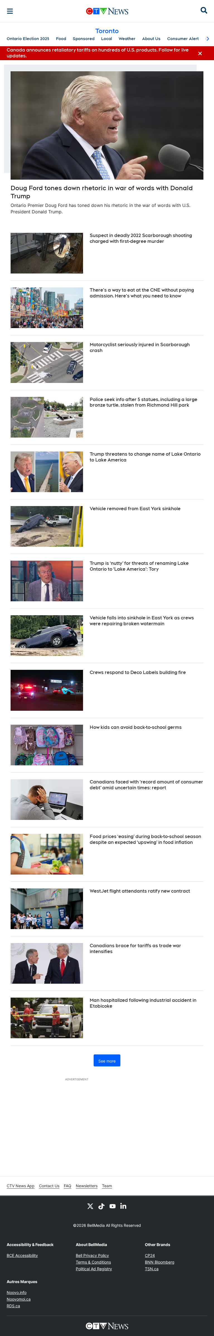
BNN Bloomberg (159, 1262)
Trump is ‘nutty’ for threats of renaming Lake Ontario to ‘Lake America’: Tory (139, 566)
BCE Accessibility (22, 1255)
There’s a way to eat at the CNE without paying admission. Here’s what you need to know (142, 293)
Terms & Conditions (93, 1262)
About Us (151, 38)
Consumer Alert (183, 38)
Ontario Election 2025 (28, 38)
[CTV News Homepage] (107, 11)
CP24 (150, 1255)
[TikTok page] (101, 1206)
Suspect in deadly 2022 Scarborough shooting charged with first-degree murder (141, 238)
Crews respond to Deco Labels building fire (138, 672)
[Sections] (10, 11)
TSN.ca (152, 1268)
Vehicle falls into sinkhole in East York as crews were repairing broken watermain (142, 620)
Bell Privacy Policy (92, 1255)
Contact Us (49, 1185)
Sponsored (83, 38)
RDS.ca (13, 1305)
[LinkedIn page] (123, 1206)
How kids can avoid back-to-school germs (136, 727)
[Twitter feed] (90, 1206)
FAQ (67, 1185)
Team (107, 1185)
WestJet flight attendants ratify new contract (140, 891)
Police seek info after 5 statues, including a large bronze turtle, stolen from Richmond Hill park (143, 402)
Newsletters (87, 1185)
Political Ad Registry (94, 1268)
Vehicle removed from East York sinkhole (135, 508)
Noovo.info (16, 1292)
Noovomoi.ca (19, 1299)
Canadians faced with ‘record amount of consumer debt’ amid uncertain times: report (146, 784)
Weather (127, 38)
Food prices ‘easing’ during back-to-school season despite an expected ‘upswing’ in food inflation (145, 839)
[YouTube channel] (112, 1206)
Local (106, 38)
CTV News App (21, 1185)
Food (61, 38)
